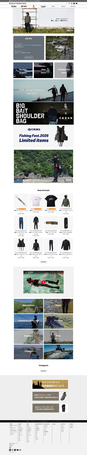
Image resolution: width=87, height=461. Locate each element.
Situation (62, 426)
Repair (28, 441)
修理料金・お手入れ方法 (30, 421)
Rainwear (20, 431)
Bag (36, 436)
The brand (63, 6)
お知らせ (71, 427)
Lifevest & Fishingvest (20, 430)
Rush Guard (20, 434)
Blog (62, 425)
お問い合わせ (58, 421)
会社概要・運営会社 (44, 421)
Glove (19, 436)
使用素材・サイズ (13, 427)
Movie (62, 428)
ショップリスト (37, 421)
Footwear (20, 426)
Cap (19, 437)
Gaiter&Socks (21, 428)
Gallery (62, 429)
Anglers (53, 6)
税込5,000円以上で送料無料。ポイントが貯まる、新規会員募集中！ (28, 0)
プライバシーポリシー (51, 421)
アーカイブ (11, 434)
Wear (19, 433)
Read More (29, 57)
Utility (19, 440)
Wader (20, 425)
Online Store (72, 6)
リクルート (72, 425)
